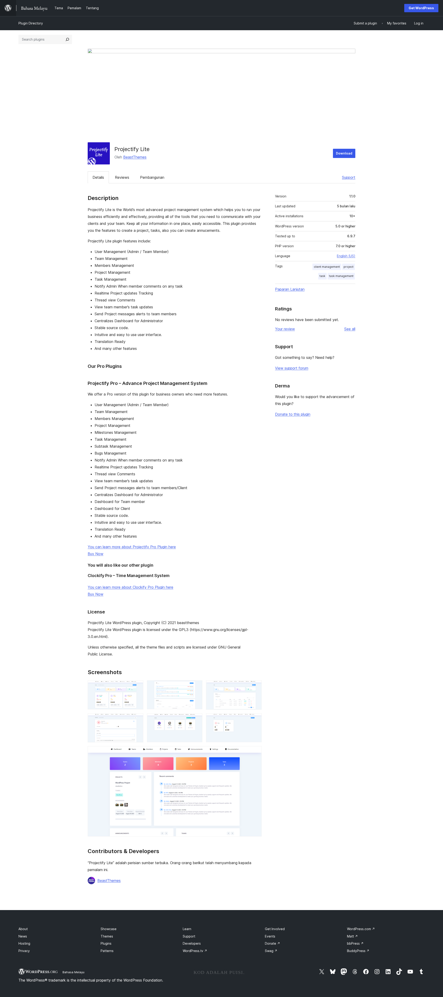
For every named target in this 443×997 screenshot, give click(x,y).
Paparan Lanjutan (290, 289)
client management (327, 266)
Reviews (122, 177)
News (22, 936)
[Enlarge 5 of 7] (196, 719)
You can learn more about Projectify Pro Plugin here (132, 547)
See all (349, 329)
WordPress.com (361, 929)
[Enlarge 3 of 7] (255, 686)
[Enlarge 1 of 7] (137, 686)
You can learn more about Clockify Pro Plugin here (130, 587)
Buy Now (95, 553)
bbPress (355, 943)
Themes (107, 936)
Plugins (106, 943)
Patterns (107, 951)
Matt (352, 936)
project (348, 266)
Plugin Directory (30, 23)
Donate (272, 943)
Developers (192, 943)
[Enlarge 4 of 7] (137, 719)
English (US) (346, 256)
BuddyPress (358, 951)
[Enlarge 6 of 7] (255, 719)
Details (98, 177)
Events (270, 936)
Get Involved (275, 929)
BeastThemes (135, 157)
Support (348, 177)
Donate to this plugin (292, 414)
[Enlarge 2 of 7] (196, 686)
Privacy (24, 951)
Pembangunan (152, 177)
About (23, 929)
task (322, 276)
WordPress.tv (195, 951)
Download (344, 153)
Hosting (24, 943)
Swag (271, 951)
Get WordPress (421, 8)
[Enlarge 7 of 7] (255, 752)
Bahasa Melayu (73, 972)
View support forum (291, 368)
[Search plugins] (67, 39)
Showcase (109, 929)
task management (341, 276)
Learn (187, 929)
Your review (285, 329)
